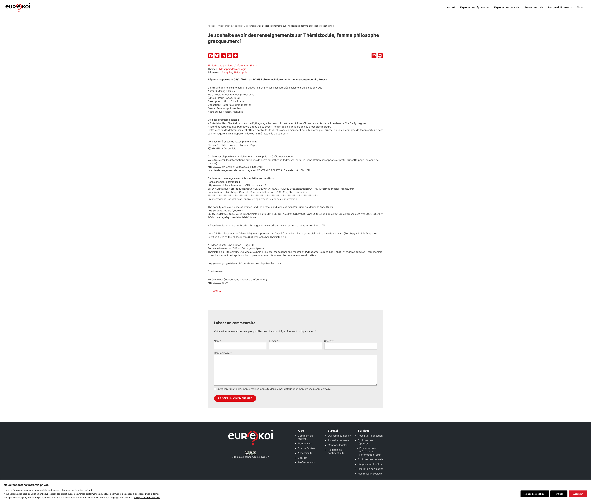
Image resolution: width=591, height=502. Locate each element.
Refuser (559, 493)
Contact (302, 457)
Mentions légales (337, 445)
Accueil (450, 7)
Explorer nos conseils (507, 7)
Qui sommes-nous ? (339, 435)
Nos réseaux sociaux (370, 473)
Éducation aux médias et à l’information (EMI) (370, 451)
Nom (217, 341)
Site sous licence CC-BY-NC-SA (250, 456)
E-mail (273, 341)
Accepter (578, 493)
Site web (329, 341)
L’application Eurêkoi (370, 464)
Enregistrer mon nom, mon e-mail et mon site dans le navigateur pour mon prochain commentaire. (274, 388)
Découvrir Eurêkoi (558, 7)
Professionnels (306, 462)
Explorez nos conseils (370, 459)
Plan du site (304, 443)
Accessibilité (305, 453)
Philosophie (240, 72)
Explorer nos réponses (473, 7)
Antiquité (227, 72)
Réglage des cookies (534, 493)
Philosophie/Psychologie (229, 25)
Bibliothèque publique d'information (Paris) (233, 65)
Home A (216, 290)
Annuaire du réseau (339, 440)
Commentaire (223, 352)
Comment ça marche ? (305, 437)
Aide (579, 7)
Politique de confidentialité (147, 497)
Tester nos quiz (534, 7)
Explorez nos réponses (365, 442)
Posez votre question (370, 435)
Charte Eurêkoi (306, 448)
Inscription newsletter (370, 468)
